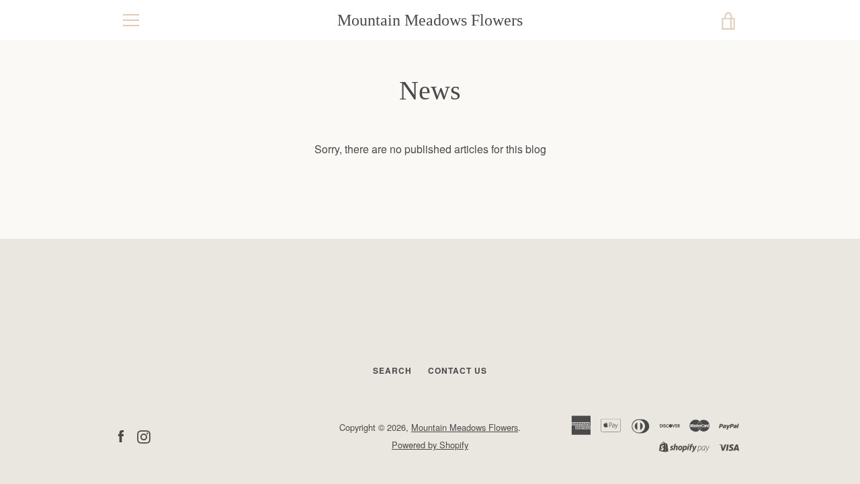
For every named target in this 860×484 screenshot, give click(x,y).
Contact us (457, 370)
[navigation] (131, 20)
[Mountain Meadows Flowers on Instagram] (143, 435)
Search (392, 370)
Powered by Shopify (430, 444)
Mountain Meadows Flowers (430, 20)
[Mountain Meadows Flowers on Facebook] (121, 435)
